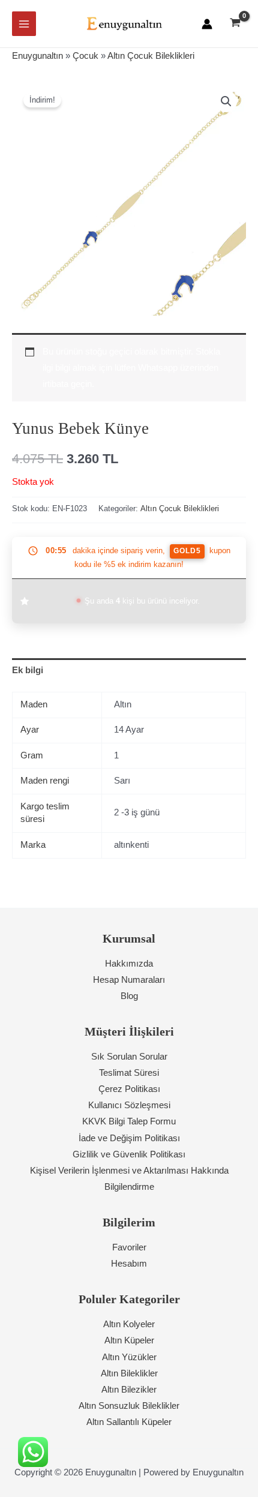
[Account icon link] (207, 24)
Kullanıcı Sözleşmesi (129, 1105)
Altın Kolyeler (129, 1324)
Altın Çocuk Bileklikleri (150, 56)
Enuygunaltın (37, 56)
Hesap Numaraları (129, 980)
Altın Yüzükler (129, 1357)
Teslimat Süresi (129, 1073)
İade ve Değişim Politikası (129, 1138)
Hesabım (129, 1263)
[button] (226, 101)
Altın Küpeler (129, 1340)
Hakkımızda (129, 963)
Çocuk (85, 56)
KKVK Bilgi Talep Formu (129, 1121)
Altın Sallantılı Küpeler (129, 1422)
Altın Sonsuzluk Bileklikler (129, 1406)
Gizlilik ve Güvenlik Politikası (129, 1154)
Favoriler (129, 1247)
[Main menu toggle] (24, 23)
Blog (129, 996)
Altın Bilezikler (129, 1389)
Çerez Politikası (129, 1089)
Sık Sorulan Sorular (129, 1056)
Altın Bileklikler (129, 1373)
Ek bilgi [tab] (27, 670)
